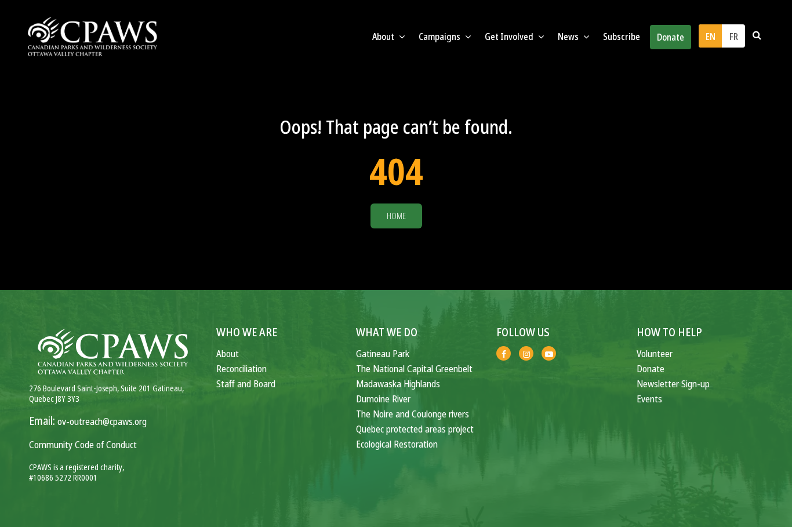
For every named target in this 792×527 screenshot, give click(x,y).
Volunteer (655, 353)
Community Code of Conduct (83, 444)
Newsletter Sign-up (673, 383)
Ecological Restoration (397, 443)
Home (396, 215)
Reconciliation (241, 368)
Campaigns (440, 36)
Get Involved (510, 36)
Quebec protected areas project (415, 428)
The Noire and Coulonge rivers (412, 413)
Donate (670, 37)
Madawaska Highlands (398, 383)
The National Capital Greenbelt (414, 368)
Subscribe (621, 36)
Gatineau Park (382, 353)
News (569, 36)
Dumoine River (383, 398)
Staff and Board (245, 383)
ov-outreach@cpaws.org (102, 421)
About (227, 353)
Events (649, 398)
